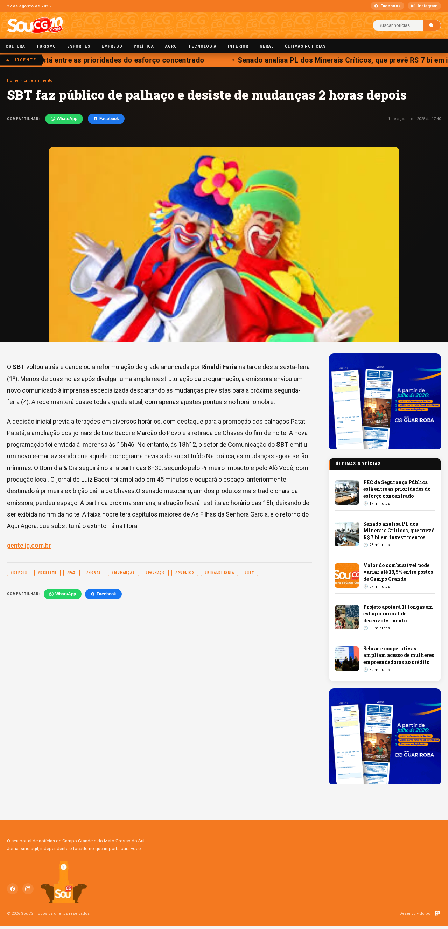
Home (13, 80)
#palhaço (155, 573)
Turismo (46, 46)
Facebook (390, 5)
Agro (171, 46)
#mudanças (123, 573)
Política (144, 46)
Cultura (15, 46)
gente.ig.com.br (29, 545)
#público (184, 573)
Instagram (428, 5)
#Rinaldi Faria (219, 573)
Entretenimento (38, 80)
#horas (94, 573)
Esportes (78, 46)
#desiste (47, 573)
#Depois (19, 573)
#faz (71, 573)
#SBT (249, 573)
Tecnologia (202, 46)
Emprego (112, 46)
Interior (238, 46)
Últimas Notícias (305, 46)
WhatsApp (67, 118)
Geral (267, 46)
